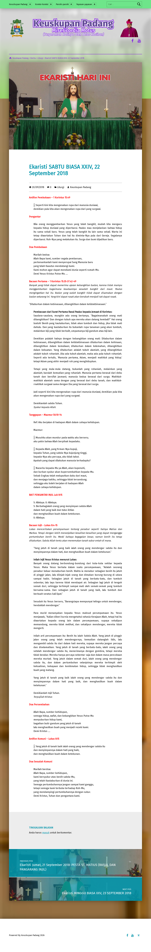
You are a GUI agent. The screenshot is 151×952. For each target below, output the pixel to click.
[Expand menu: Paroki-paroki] (71, 4)
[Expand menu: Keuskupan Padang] (30, 4)
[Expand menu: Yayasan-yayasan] (94, 4)
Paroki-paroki (62, 4)
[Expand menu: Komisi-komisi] (51, 4)
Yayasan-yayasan (84, 4)
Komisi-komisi (41, 4)
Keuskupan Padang (18, 4)
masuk (45, 832)
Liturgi (60, 187)
